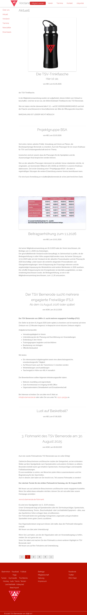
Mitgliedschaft (43, 575)
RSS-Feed (72, 578)
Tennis (17, 581)
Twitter (71, 575)
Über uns (6, 10)
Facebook (72, 572)
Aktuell (5, 14)
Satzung (41, 578)
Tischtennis (23, 578)
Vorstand (6, 19)
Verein (50, 3)
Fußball (23, 572)
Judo (12, 581)
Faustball (15, 572)
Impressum (42, 581)
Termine (60, 3)
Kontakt (70, 3)
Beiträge (41, 572)
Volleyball (20, 584)
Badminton (6, 572)
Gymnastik (14, 578)
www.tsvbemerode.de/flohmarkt (31, 499)
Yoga (14, 575)
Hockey (6, 581)
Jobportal (80, 3)
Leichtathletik (10, 584)
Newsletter (7, 28)
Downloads (7, 32)
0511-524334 (62, 397)
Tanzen (23, 581)
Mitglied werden (38, 3)
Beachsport (14, 588)
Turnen (3, 578)
